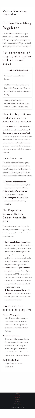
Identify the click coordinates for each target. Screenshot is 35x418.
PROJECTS (17, 400)
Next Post (17, 383)
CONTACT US (17, 404)
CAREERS (17, 402)
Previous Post (17, 377)
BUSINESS (17, 398)
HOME (17, 393)
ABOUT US (17, 395)
